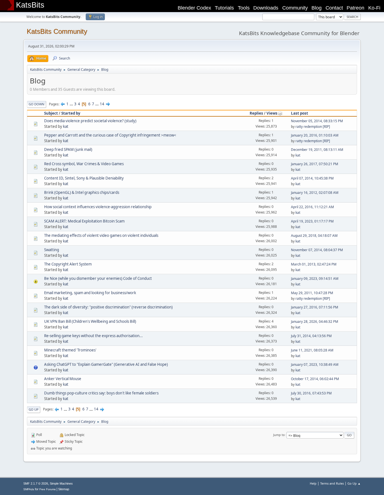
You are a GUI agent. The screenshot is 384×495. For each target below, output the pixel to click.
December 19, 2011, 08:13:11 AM (317, 149)
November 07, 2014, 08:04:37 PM (317, 249)
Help (313, 483)
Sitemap (63, 489)
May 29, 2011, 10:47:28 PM (312, 292)
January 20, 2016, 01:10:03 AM (314, 135)
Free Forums (47, 489)
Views (271, 113)
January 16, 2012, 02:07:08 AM (314, 192)
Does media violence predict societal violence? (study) (90, 120)
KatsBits (30, 5)
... (72, 103)
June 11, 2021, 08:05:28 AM (312, 350)
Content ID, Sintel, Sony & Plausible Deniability (84, 178)
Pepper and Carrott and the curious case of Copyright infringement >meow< (110, 135)
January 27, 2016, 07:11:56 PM (314, 307)
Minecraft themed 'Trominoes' (70, 350)
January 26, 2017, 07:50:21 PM (314, 164)
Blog (316, 8)
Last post (299, 113)
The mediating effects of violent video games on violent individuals (101, 235)
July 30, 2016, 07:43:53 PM (311, 393)
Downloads (265, 8)
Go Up (34, 409)
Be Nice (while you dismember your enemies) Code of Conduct (98, 278)
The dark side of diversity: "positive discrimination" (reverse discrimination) (108, 307)
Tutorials (224, 8)
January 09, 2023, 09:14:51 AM (314, 278)
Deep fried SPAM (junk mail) (68, 149)
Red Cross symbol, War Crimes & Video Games (84, 163)
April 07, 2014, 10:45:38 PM (312, 178)
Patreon (355, 8)
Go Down (36, 104)
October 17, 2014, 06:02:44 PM (315, 378)
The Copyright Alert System (68, 264)
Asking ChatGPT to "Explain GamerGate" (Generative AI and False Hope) (106, 364)
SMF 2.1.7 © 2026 (35, 483)
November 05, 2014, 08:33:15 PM (317, 121)
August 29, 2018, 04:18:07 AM (314, 235)
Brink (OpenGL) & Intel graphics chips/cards (81, 192)
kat (65, 126)
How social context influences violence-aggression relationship (98, 206)
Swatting (51, 249)
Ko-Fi (374, 8)
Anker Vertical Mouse (62, 378)
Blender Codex (194, 8)
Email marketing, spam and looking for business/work (90, 292)
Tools (244, 8)
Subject (51, 113)
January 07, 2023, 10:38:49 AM (314, 364)
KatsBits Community (57, 31)
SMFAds (28, 489)
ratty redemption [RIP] (312, 126)
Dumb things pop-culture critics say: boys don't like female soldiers (101, 393)
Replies (256, 113)
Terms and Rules (332, 483)
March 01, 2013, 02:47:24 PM (313, 264)
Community (295, 8)
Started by (70, 113)
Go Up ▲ (354, 483)
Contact (334, 8)
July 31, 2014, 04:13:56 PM (311, 335)
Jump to (279, 435)
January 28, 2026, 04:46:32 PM (314, 321)
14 (102, 103)
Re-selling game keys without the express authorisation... (93, 335)
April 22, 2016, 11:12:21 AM (312, 207)
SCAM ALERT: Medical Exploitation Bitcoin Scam (84, 221)
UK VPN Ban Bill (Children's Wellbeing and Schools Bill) (90, 321)
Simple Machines (61, 483)
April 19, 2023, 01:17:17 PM (312, 221)
